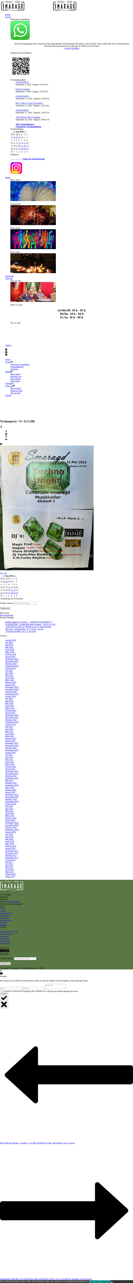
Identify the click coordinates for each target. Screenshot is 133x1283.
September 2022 (12, 750)
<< (14, 132)
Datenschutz (5, 916)
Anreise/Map (5, 920)
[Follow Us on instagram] (4, 951)
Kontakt (3, 923)
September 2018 (12, 830)
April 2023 (9, 734)
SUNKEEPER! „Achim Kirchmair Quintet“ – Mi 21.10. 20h (30, 624)
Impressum (4, 918)
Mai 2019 (9, 811)
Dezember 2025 (11, 659)
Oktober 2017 (11, 855)
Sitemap (3, 925)
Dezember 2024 (11, 687)
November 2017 (12, 853)
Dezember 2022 (11, 743)
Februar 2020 (10, 790)
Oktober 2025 (11, 663)
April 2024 (9, 706)
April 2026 (9, 649)
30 (27, 149)
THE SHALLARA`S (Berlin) (28, 117)
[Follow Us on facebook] (1, 951)
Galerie (8, 345)
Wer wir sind (15, 388)
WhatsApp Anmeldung (19, 364)
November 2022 (12, 745)
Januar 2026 (10, 656)
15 (25, 143)
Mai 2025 (9, 675)
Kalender (14, 369)
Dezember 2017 (11, 851)
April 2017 (9, 869)
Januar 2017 (10, 876)
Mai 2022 (9, 759)
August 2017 (10, 860)
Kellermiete (4, 943)
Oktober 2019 (11, 799)
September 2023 (12, 722)
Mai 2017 (9, 867)
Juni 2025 (9, 673)
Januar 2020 (10, 792)
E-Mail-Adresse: (7, 603)
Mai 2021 (9, 780)
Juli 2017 (9, 862)
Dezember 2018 (11, 823)
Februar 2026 (10, 654)
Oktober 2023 (11, 720)
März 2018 (9, 844)
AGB (2, 909)
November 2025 (12, 661)
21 (22, 146)
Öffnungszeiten (6, 913)
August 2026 (10, 640)
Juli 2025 (9, 671)
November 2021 (12, 773)
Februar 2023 (10, 738)
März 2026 (9, 652)
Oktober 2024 (11, 692)
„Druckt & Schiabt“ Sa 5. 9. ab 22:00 (20, 631)
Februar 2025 (10, 682)
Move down (15, 374)
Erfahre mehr (105, 1281)
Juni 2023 (9, 729)
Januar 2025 (10, 685)
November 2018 (12, 825)
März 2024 (9, 708)
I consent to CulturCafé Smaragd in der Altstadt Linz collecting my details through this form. (40, 991)
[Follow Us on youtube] (7, 951)
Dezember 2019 (11, 794)
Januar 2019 (10, 820)
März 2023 (9, 736)
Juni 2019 (9, 809)
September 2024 (12, 694)
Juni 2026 (9, 645)
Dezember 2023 (11, 715)
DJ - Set (3, 573)
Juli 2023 (9, 727)
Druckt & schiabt (23, 89)
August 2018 (10, 832)
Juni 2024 (9, 701)
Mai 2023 (9, 731)
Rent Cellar (15, 381)
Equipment (4, 939)
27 (20, 149)
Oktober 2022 (11, 748)
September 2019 (12, 801)
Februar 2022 (10, 766)
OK (92, 1281)
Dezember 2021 (11, 771)
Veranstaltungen (17, 367)
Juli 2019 (9, 806)
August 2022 (10, 752)
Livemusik (4, 936)
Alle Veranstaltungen (25, 124)
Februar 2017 (10, 874)
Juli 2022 (9, 755)
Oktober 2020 (11, 783)
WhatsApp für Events (9, 932)
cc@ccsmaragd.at (13, 902)
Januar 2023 (10, 741)
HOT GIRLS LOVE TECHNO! (29, 103)
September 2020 (12, 785)
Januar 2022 (10, 769)
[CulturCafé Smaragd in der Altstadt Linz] (38, 10)
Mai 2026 (9, 647)
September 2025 (12, 666)
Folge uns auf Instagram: (27, 159)
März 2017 (9, 872)
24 (12, 149)
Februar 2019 (10, 818)
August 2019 (10, 804)
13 (20, 143)
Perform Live (15, 376)
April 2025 (9, 678)
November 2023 (12, 717)
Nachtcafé (9, 276)
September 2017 (12, 858)
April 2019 (9, 813)
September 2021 (12, 778)
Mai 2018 (9, 839)
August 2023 (10, 724)
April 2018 (9, 841)
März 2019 (9, 816)
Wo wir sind (15, 393)
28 (14, 137)
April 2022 (9, 762)
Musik (7, 177)
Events (8, 17)
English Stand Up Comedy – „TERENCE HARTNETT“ (28, 622)
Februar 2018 (10, 846)
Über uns (9, 278)
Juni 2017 (9, 865)
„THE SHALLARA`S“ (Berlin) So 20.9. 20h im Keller (28, 627)
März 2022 (9, 764)
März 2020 (9, 787)
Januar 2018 (10, 848)
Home (7, 15)
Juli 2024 (9, 699)
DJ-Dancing (5, 941)
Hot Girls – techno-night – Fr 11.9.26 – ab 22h (24, 629)
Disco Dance (15, 379)
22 (25, 146)
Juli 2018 (9, 834)
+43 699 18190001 (71, 48)
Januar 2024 (10, 713)
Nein (97, 1281)
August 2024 (10, 696)
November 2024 (12, 689)
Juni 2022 (9, 757)
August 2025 (10, 668)
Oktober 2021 (11, 776)
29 (17, 137)
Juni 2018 (9, 837)
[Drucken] (1, 444)
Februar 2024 (10, 710)
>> (25, 132)
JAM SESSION (22, 82)
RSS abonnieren (6, 615)
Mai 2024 (9, 703)
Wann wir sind (16, 391)
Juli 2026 (9, 642)
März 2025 (9, 680)
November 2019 (12, 797)
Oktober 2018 (11, 827)
